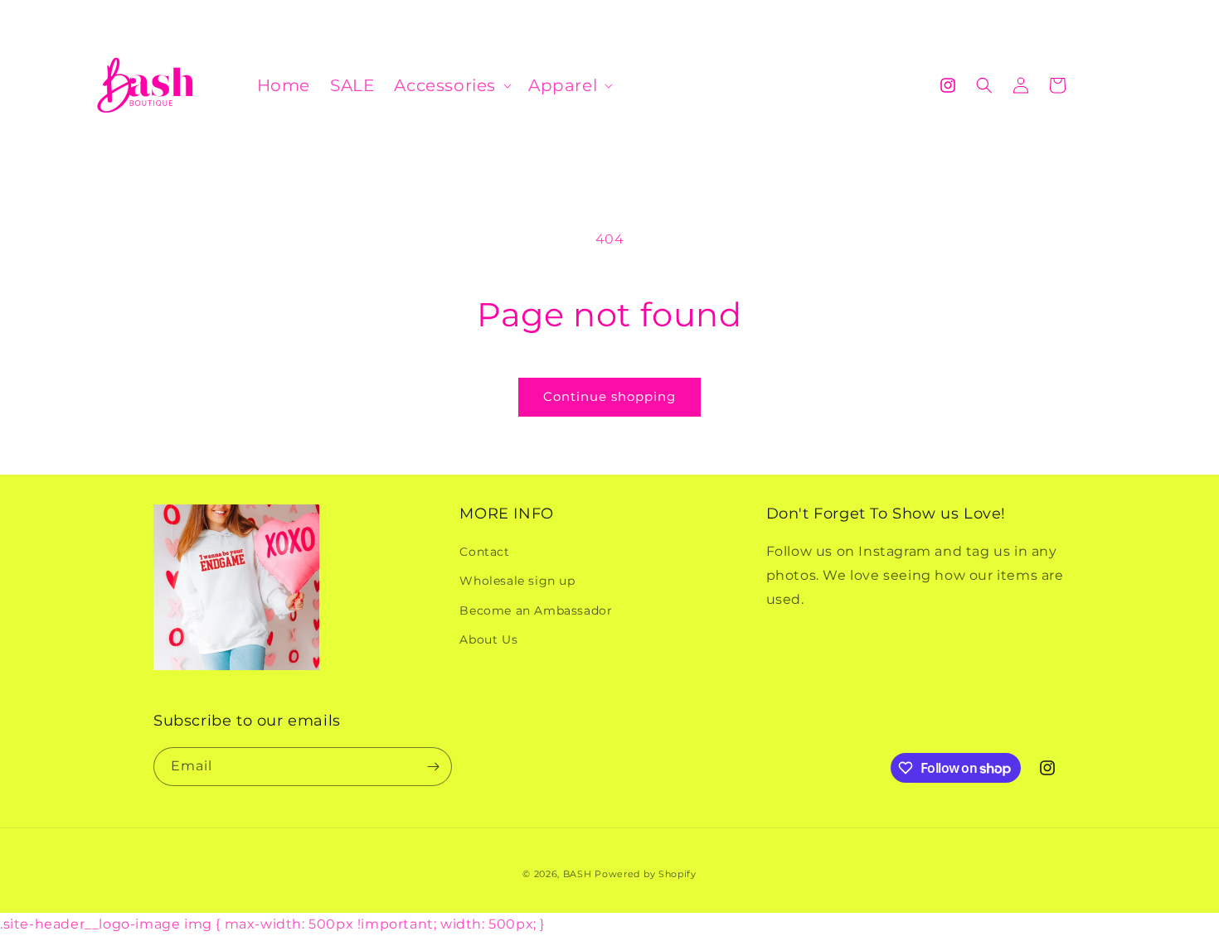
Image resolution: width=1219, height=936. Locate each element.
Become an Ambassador (535, 610)
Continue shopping (609, 396)
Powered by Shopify (646, 874)
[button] (451, 85)
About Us (488, 639)
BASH (577, 874)
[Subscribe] (433, 766)
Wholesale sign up (517, 580)
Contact (484, 551)
